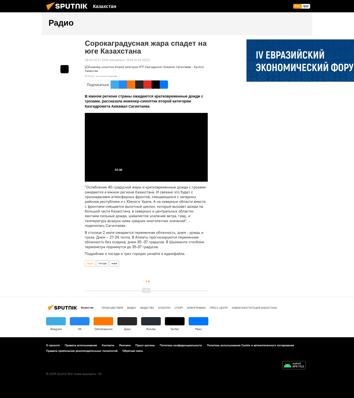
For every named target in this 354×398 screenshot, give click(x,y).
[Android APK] (294, 365)
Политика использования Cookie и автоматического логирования (250, 345)
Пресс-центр (219, 307)
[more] (64, 69)
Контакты (108, 345)
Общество (147, 307)
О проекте (53, 345)
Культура (164, 307)
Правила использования (81, 345)
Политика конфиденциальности (181, 345)
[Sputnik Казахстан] (68, 11)
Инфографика (196, 307)
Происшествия (112, 307)
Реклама (124, 345)
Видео (131, 307)
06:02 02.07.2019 (96, 60)
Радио (90, 263)
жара (114, 263)
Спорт (179, 307)
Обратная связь (133, 351)
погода (103, 263)
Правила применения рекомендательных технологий (82, 351)
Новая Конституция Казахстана (254, 307)
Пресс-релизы (145, 345)
